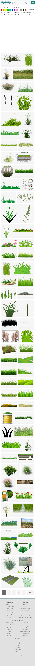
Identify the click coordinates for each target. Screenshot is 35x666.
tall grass (9, 12)
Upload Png (25, 614)
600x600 (20, 298)
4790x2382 (4, 286)
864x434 (4, 327)
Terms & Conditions (25, 608)
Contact (25, 606)
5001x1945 (21, 387)
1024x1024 (19, 110)
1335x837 (4, 353)
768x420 (4, 91)
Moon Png (25, 629)
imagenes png (9, 604)
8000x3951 (21, 248)
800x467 (15, 274)
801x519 (21, 286)
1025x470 (15, 516)
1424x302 (4, 410)
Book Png (17, 647)
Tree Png (25, 626)
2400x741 (21, 410)
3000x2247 (4, 150)
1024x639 (4, 66)
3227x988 (4, 138)
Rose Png (9, 628)
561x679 (4, 80)
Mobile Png (9, 633)
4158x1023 (20, 487)
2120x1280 (18, 423)
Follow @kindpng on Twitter (25, 617)
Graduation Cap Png (25, 631)
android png (10, 612)
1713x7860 (24, 316)
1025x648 (21, 91)
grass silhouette (12, 15)
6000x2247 (4, 260)
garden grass (28, 15)
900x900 (26, 66)
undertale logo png (9, 614)
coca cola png (9, 617)
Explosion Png (25, 633)
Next (30, 592)
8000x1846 (4, 462)
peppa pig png (9, 608)
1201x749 (4, 539)
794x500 (4, 475)
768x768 (25, 451)
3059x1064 (21, 260)
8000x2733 (4, 451)
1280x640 (21, 539)
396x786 (4, 110)
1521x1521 (25, 586)
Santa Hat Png (9, 626)
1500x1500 (4, 237)
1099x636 (17, 437)
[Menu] (33, 2)
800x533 (4, 342)
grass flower (27, 12)
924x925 (4, 176)
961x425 (21, 399)
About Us (25, 604)
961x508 (15, 80)
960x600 (15, 554)
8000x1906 (18, 176)
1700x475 (21, 327)
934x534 (4, 528)
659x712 (20, 573)
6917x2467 (4, 387)
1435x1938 (26, 125)
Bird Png (17, 642)
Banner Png (17, 651)
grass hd (21, 15)
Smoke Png (25, 628)
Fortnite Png (25, 635)
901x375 (21, 364)
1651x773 (4, 248)
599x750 (4, 516)
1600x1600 (4, 437)
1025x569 (4, 376)
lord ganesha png (9, 606)
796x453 (4, 586)
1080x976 (4, 163)
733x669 (4, 316)
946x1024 (4, 222)
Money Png (17, 638)
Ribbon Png (9, 629)
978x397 (21, 462)
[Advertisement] (17, 34)
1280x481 (17, 501)
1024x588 (18, 163)
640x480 (4, 298)
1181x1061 (4, 423)
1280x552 (21, 376)
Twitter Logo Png (10, 624)
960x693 (4, 202)
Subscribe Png (9, 622)
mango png (9, 615)
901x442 (20, 202)
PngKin (9, 631)
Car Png (17, 640)
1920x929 (4, 190)
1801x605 (4, 364)
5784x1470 (16, 237)
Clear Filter (31, 10)
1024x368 (21, 150)
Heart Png (9, 635)
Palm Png (25, 622)
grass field (3, 15)
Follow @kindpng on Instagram (25, 615)
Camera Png (25, 624)
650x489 (22, 528)
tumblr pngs (10, 610)
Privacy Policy (25, 612)
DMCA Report (25, 610)
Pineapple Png (17, 644)
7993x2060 (4, 399)
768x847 (4, 573)
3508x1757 (21, 353)
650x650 (4, 501)
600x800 (4, 554)
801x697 (23, 138)
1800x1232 (4, 125)
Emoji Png (17, 645)
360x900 (21, 222)
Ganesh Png (17, 649)
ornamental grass (17, 12)
